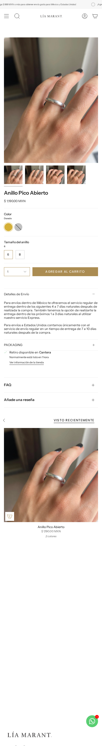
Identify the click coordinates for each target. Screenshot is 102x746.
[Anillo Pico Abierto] (51, 475)
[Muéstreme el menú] (6, 16)
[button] (17, 16)
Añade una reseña (19, 400)
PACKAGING (13, 345)
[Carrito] (95, 16)
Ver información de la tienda (26, 362)
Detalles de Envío (16, 294)
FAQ (7, 385)
